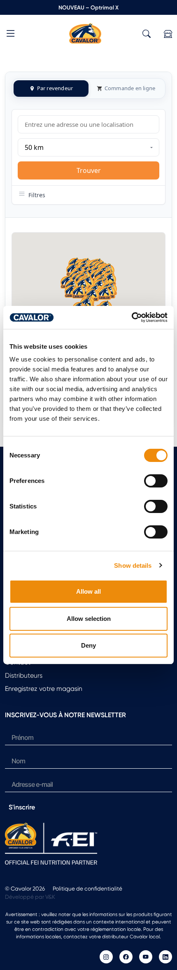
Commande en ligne (130, 88)
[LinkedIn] (165, 956)
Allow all (88, 591)
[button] (10, 35)
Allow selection (89, 618)
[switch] (156, 480)
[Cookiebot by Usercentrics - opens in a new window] (131, 317)
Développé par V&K (30, 896)
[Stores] (168, 34)
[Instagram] (106, 956)
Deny (88, 645)
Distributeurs (23, 675)
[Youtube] (145, 956)
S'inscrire (22, 807)
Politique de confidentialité (87, 888)
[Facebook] (126, 956)
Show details (132, 565)
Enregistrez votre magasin (43, 689)
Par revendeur (55, 88)
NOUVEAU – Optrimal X (88, 7)
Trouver (89, 170)
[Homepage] (85, 33)
